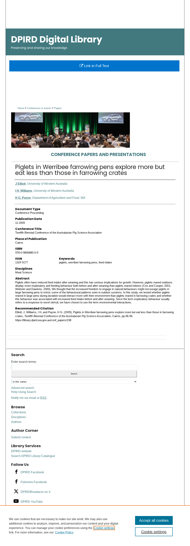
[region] (95, 525)
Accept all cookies (154, 520)
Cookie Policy (64, 532)
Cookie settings (104, 528)
